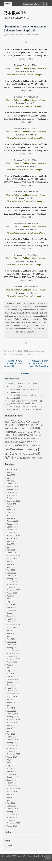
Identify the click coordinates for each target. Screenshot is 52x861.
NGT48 (20, 435)
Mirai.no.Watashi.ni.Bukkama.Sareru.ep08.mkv (26, 68)
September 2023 (13, 556)
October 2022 (12, 587)
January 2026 (12, 490)
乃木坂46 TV (15, 13)
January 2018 (12, 743)
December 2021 (13, 616)
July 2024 (10, 541)
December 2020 (13, 651)
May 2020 (11, 671)
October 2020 (12, 656)
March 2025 (11, 518)
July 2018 (10, 725)
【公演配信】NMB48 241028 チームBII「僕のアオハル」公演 (14, 363)
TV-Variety (20, 445)
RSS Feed (25, 373)
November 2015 (13, 817)
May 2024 (11, 547)
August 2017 (12, 757)
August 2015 (12, 826)
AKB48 (36, 428)
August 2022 (12, 593)
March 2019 (11, 711)
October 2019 (12, 691)
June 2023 (11, 564)
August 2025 (12, 504)
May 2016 (11, 800)
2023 (8, 428)
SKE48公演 (18, 441)
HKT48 (36, 431)
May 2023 (11, 567)
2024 (26, 351)
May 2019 (11, 705)
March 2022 (11, 607)
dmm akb (22, 432)
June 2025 (11, 510)
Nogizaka (18, 35)
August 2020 (12, 662)
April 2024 (11, 550)
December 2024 (13, 527)
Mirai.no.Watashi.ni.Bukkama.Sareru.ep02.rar (26, 264)
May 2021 (11, 636)
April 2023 (11, 570)
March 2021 (11, 642)
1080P (20, 351)
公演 (14, 453)
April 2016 (11, 803)
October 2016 (12, 786)
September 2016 (13, 789)
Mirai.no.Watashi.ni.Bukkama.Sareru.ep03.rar (26, 233)
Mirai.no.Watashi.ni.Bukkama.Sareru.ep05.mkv (26, 163)
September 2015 (13, 823)
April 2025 (11, 515)
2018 (13, 425)
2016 (36, 421)
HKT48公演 (11, 435)
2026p (28, 429)
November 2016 (13, 783)
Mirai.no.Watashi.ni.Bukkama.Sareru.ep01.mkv (26, 290)
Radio (23, 438)
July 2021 (10, 630)
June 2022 (11, 599)
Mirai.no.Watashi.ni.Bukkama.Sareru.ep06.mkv (26, 132)
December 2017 (13, 746)
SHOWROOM (33, 438)
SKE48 (8, 441)
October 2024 (12, 533)
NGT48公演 (28, 435)
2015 (30, 422)
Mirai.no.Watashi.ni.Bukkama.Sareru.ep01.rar (26, 296)
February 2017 (12, 774)
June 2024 (11, 544)
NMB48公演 (11, 438)
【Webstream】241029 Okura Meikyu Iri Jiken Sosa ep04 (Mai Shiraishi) (37, 363)
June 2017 (11, 763)
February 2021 (12, 645)
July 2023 (10, 561)
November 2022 (13, 584)
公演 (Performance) (26, 454)
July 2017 (10, 760)
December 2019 (13, 685)
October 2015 (12, 820)
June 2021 (11, 633)
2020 (26, 425)
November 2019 (13, 688)
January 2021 (12, 648)
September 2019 (13, 694)
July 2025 (10, 507)
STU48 (28, 441)
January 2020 (12, 682)
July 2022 (10, 596)
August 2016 (12, 792)
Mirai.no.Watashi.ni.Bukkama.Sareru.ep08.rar (26, 75)
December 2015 (13, 815)
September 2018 (13, 720)
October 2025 (12, 498)
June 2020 (11, 668)
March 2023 (11, 573)
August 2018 (12, 723)
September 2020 (13, 659)
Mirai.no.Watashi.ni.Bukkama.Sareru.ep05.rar (26, 170)
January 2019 (12, 717)
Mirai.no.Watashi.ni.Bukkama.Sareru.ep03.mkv (26, 226)
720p (13, 421)
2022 (39, 425)
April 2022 (11, 605)
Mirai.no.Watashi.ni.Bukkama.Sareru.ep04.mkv (26, 195)
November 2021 (13, 619)
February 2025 (12, 521)
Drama (29, 432)
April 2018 (11, 734)
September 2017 (13, 754)
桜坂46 (26, 457)
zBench (40, 856)
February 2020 (12, 679)
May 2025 (11, 513)
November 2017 (13, 748)
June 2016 (11, 797)
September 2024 (13, 536)
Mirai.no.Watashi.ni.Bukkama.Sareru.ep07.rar (26, 106)
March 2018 (11, 737)
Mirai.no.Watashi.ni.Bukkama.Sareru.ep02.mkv (26, 258)
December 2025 (13, 492)
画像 (40, 458)
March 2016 (11, 806)
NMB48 (38, 435)
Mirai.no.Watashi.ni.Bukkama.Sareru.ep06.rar (26, 138)
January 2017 (12, 777)
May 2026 (11, 478)
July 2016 (10, 794)
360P (7, 422)
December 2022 (13, 582)
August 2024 (12, 538)
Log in (9, 846)
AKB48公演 (11, 431)
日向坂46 (17, 457)
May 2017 (11, 766)
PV (19, 438)
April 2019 (11, 708)
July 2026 (10, 472)
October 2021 (12, 622)
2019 (19, 425)
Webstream (22, 354)
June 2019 (11, 702)
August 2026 (12, 469)
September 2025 (13, 501)
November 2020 (13, 653)
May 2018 (11, 731)
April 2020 (11, 674)
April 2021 (11, 639)
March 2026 (11, 484)
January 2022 (12, 613)
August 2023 (12, 559)
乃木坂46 (10, 351)
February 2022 (12, 610)
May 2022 (11, 602)
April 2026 (11, 481)
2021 (32, 425)
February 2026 (12, 487)
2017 (7, 425)
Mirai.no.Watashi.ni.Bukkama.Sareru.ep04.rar (26, 201)
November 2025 (13, 495)
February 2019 (12, 714)
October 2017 (12, 751)
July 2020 (10, 665)
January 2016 (12, 812)
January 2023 (12, 579)
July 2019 (10, 699)
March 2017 (11, 771)
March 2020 (11, 676)
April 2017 (11, 769)
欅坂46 (34, 458)
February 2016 (12, 809)
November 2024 (13, 530)
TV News (33, 446)
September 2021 (13, 625)
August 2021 (12, 628)
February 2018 (12, 740)
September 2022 (13, 590)
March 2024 (11, 553)
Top (48, 857)
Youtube (30, 450)
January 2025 (12, 524)
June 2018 (11, 728)
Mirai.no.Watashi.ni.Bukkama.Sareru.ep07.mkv (26, 100)
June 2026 (11, 475)
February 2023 (12, 576)
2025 (21, 428)
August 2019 (12, 697)
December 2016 (13, 780)
